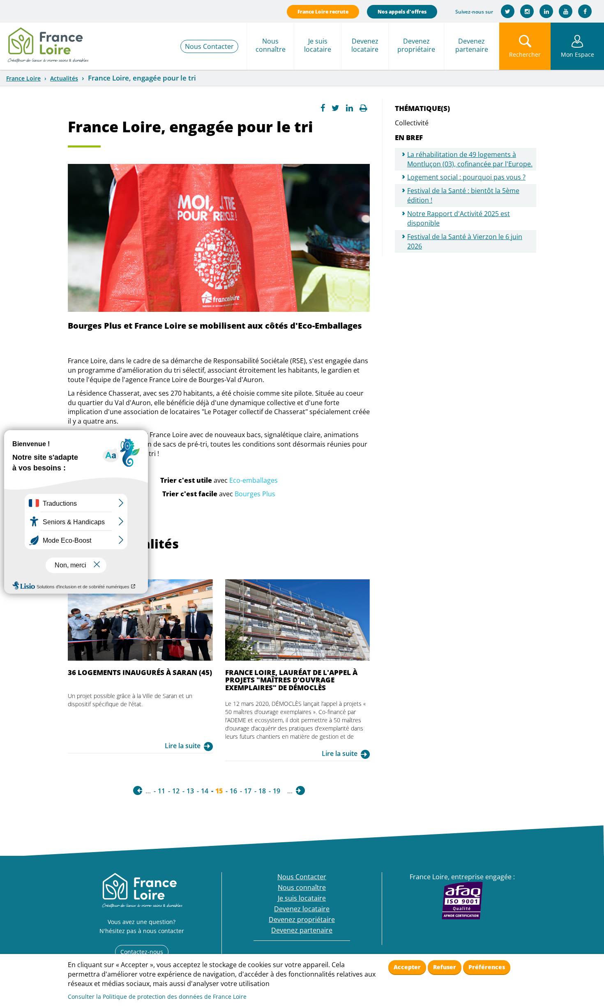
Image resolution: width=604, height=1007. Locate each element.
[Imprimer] (363, 108)
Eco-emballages (253, 480)
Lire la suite (183, 745)
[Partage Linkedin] (349, 108)
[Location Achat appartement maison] (47, 43)
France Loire (23, 78)
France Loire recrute (322, 11)
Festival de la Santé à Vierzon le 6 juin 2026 (464, 241)
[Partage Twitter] (335, 108)
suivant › (300, 790)
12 (176, 790)
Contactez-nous (141, 952)
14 (204, 790)
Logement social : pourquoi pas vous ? (466, 177)
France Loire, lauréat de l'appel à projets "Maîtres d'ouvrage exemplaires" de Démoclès (291, 680)
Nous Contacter (209, 46)
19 (276, 790)
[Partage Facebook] (322, 108)
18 (262, 790)
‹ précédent (137, 790)
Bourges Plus (255, 493)
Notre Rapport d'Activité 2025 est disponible (458, 218)
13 (190, 790)
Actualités (64, 78)
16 (233, 790)
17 (247, 790)
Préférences (486, 967)
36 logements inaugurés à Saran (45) (140, 672)
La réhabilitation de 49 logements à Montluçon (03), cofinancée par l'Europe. (470, 159)
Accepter (407, 967)
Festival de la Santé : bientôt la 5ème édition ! (463, 195)
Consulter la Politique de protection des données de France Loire (157, 996)
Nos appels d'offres (402, 11)
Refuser (444, 967)
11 (161, 790)
